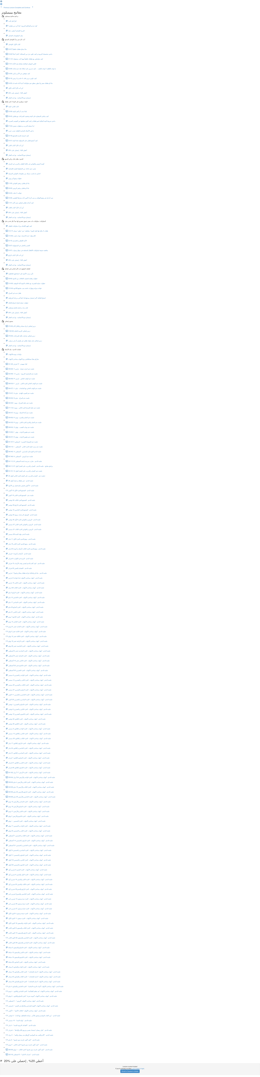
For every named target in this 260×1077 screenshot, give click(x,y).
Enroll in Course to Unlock (130, 1071)
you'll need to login (138, 1068)
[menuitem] (1, 5)
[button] (1, 2)
